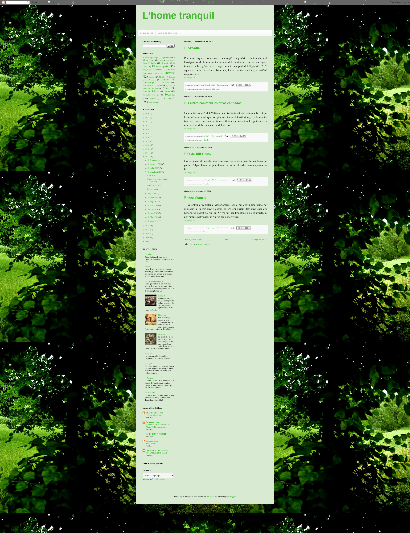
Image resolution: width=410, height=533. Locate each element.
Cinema (145, 63)
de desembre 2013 (155, 160)
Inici (226, 239)
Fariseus (148, 266)
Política (166, 88)
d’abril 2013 (152, 209)
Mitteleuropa (148, 82)
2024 (147, 117)
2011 (147, 229)
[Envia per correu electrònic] (237, 85)
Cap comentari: (222, 85)
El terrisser (162, 315)
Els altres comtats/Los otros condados (212, 102)
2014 (147, 152)
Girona (171, 69)
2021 (147, 125)
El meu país (207, 89)
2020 (147, 129)
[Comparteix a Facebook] (246, 85)
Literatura (215, 89)
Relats (145, 91)
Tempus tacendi (151, 443)
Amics (205, 232)
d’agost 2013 (153, 193)
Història (206, 140)
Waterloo (150, 378)
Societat (169, 94)
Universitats (152, 102)
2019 (147, 133)
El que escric (146, 33)
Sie (158, 94)
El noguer (148, 363)
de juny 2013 (153, 201)
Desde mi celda (152, 441)
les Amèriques (151, 80)
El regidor (148, 353)
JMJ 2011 (162, 77)
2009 (147, 237)
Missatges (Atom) (202, 244)
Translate (162, 479)
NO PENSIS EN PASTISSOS (156, 453)
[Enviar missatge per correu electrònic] (232, 85)
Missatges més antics (259, 239)
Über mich (167, 98)
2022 (147, 121)
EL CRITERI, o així (154, 412)
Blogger (233, 496)
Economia (165, 63)
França (145, 69)
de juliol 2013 (153, 197)
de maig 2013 (153, 205)
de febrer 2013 (153, 217)
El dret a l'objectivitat (154, 415)
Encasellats (162, 334)
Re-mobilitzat (150, 392)
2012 (147, 225)
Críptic (153, 63)
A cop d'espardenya (150, 57)
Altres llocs (148, 60)
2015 (147, 149)
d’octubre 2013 (154, 168)
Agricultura (166, 57)
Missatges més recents (193, 239)
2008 (147, 241)
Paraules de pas (152, 422)
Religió (155, 90)
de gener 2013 (153, 221)
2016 (147, 145)
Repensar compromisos (154, 281)
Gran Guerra (153, 73)
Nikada (209, 496)
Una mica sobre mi (167, 33)
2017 (147, 141)
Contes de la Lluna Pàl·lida (157, 450)
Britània (169, 60)
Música (160, 85)
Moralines (206, 184)
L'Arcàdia (192, 47)
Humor (151, 76)
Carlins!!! (161, 295)
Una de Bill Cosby (197, 153)
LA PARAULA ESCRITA (157, 434)
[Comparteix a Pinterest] (249, 85)
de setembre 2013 (154, 172)
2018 (147, 137)
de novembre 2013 (155, 164)
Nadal (170, 86)
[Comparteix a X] (243, 85)
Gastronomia (157, 69)
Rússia (167, 91)
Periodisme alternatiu (150, 88)
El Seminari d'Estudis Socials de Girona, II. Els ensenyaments (157, 425)
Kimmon (172, 77)
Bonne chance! (195, 197)
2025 (147, 113)
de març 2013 (153, 213)
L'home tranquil (178, 15)
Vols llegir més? (190, 77)
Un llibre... (149, 254)
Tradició (152, 98)
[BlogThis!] (240, 85)
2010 (147, 233)
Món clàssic (165, 82)
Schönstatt (146, 94)
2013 (147, 156)
